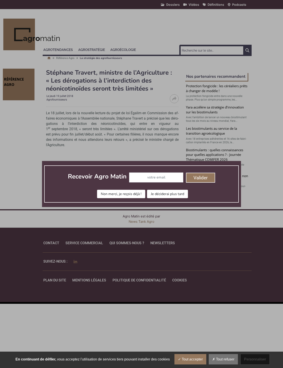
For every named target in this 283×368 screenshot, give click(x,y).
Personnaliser (255, 359)
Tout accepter (192, 359)
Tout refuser (224, 359)
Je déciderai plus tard (167, 194)
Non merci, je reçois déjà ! (121, 194)
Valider (200, 177)
